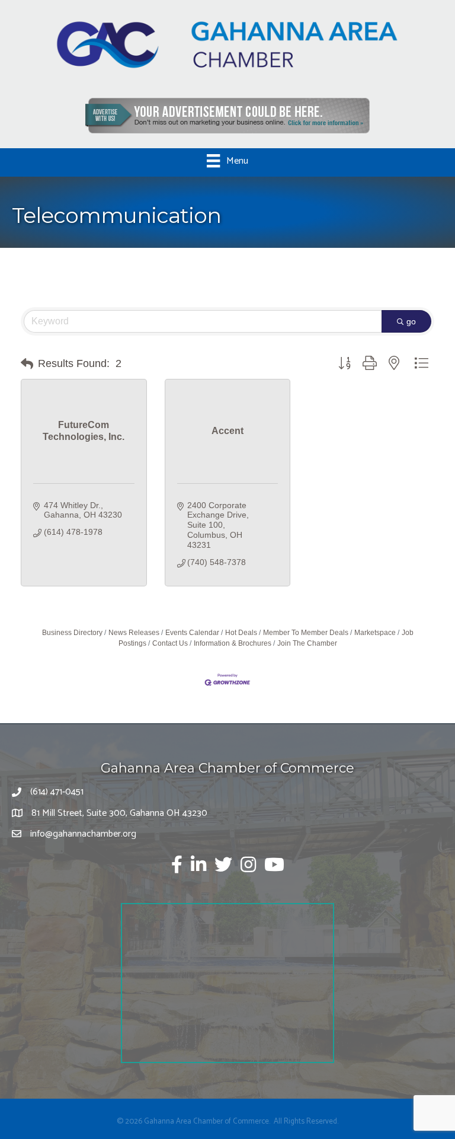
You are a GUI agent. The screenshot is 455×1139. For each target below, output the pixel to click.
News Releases (133, 632)
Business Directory (72, 632)
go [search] (411, 321)
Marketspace (375, 632)
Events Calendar (192, 632)
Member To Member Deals (305, 632)
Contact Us (170, 643)
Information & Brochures (232, 643)
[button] (27, 364)
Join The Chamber (307, 643)
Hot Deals (241, 632)
